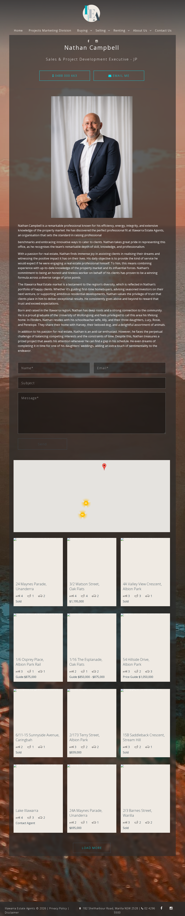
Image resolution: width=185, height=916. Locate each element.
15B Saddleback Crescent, (144, 737)
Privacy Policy (58, 908)
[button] (104, 467)
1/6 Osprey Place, (30, 662)
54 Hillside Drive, (136, 662)
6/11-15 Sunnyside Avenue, (37, 737)
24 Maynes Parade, (31, 586)
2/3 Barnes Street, (137, 813)
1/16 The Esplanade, (85, 662)
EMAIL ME (120, 76)
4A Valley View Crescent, (142, 586)
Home (18, 30)
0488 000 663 (65, 76)
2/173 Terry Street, (84, 737)
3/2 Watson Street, (84, 586)
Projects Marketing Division (50, 30)
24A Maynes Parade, (85, 813)
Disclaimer (12, 912)
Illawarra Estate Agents (20, 908)
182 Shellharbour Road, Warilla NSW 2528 (110, 908)
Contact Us (163, 30)
